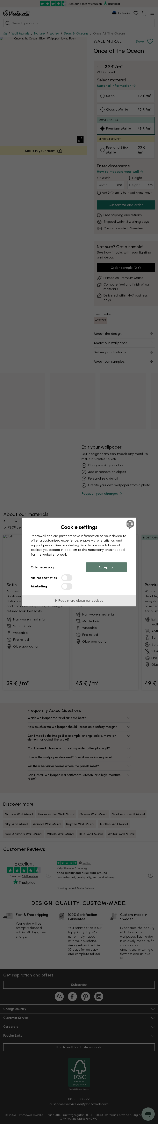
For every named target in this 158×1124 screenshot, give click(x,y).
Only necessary (42, 567)
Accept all (106, 567)
